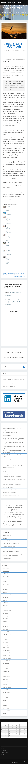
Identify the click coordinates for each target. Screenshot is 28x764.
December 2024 (6, 571)
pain (17, 512)
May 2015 (5, 703)
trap (17, 524)
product (22, 514)
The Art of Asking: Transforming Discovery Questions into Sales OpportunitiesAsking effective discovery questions (14, 434)
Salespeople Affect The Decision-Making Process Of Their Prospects (8, 260)
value (17, 525)
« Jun (2, 737)
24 (9, 733)
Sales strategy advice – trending (10, 551)
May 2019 (5, 642)
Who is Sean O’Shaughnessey (9, 386)
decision (10, 507)
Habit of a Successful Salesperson (10, 273)
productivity (5, 516)
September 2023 (6, 579)
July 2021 (5, 597)
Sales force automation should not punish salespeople (8, 245)
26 (16, 733)
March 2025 (5, 568)
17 (9, 731)
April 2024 (5, 573)
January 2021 (5, 605)
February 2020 (6, 626)
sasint (7, 199)
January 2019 (5, 653)
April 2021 (5, 602)
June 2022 (5, 592)
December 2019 (6, 631)
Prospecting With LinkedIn (8, 474)
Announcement (6, 535)
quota (24, 276)
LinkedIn (6, 512)
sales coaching (9, 519)
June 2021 (5, 600)
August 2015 (5, 697)
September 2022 (6, 587)
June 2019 (5, 639)
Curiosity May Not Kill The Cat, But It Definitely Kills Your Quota (8, 237)
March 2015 (5, 708)
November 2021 (6, 594)
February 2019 (6, 650)
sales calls (4, 519)
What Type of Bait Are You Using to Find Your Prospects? (14, 357)
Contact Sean (6, 377)
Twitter (13, 525)
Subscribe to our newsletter (9, 383)
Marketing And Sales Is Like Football (11, 495)
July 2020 (5, 613)
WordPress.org (4, 754)
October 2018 (6, 655)
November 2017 (6, 684)
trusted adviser (8, 525)
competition (19, 506)
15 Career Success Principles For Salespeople (12, 476)
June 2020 (5, 616)
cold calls (9, 505)
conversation (4, 507)
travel (24, 524)
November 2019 (6, 634)
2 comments (21, 50)
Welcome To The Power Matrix (9, 492)
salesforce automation (15, 519)
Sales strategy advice (7, 548)
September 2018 (6, 658)
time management (12, 524)
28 (24, 733)
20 (20, 731)
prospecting (11, 516)
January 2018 (5, 679)
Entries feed (3, 750)
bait (3, 505)
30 (5, 735)
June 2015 (5, 700)
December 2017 (6, 682)
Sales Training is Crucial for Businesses (11, 463)
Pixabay (11, 199)
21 (24, 731)
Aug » (5, 737)
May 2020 (5, 618)
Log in (2, 748)
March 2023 (5, 584)
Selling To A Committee (8, 487)
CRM (7, 507)
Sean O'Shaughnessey (11, 50)
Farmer (4, 510)
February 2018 (6, 676)
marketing (11, 512)
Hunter (16, 510)
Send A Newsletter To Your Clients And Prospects (13, 490)
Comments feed (4, 752)
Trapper (21, 524)
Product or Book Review (8, 546)
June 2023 (5, 581)
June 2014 (5, 713)
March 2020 (5, 624)
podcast (20, 512)
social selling (17, 521)
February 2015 (6, 711)
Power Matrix (6, 514)
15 (1, 731)
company (14, 505)
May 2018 (5, 668)
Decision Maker (16, 507)
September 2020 (6, 610)
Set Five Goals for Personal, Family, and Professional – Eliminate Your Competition (14, 294)
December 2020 (6, 608)
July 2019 (5, 637)
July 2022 (5, 589)
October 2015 (6, 695)
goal (21, 276)
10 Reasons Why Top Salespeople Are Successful (13, 482)
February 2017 (6, 692)
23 (5, 733)
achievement (17, 276)
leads (22, 510)
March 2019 (5, 647)
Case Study (5, 538)
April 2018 (5, 671)
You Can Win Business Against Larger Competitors (14, 479)
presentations (19, 514)
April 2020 (5, 621)
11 (12, 729)
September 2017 (6, 687)
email (22, 507)
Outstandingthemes (14, 762)
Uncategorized (6, 558)
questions (18, 516)
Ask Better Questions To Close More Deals (12, 484)
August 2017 (5, 689)
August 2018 (5, 660)
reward (24, 516)
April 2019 (5, 645)
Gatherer (8, 510)
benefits (6, 505)
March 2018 (5, 674)
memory (15, 512)
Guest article (5, 540)
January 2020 (5, 629)
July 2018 (5, 663)
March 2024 (5, 576)
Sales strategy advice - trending (13, 274)
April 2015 (5, 705)
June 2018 (5, 666)
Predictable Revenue (13, 514)
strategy (5, 524)
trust (4, 525)
